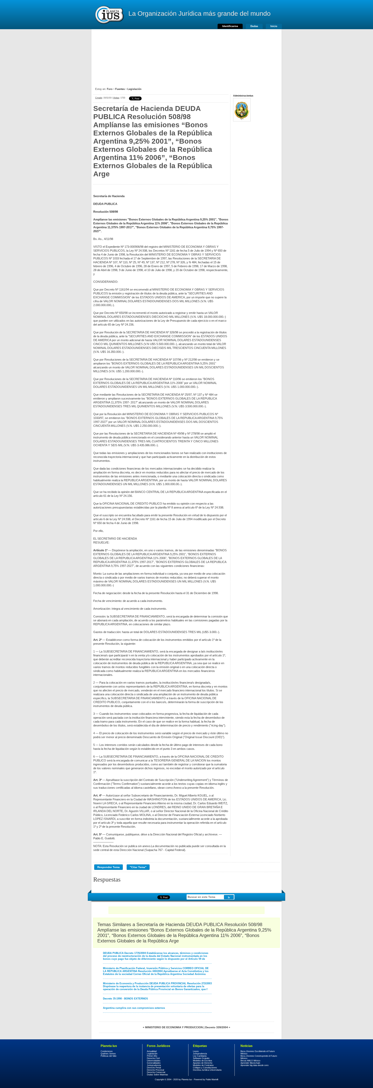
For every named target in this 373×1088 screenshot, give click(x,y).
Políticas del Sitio (108, 1056)
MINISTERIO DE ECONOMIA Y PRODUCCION (174, 1027)
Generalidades (154, 1063)
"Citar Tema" (138, 867)
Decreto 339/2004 (216, 1027)
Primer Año (152, 1056)
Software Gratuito (201, 1058)
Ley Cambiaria (200, 1056)
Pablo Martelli (212, 1079)
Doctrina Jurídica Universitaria (207, 1070)
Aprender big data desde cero (254, 1065)
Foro (109, 89)
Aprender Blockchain (250, 1063)
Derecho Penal (154, 1067)
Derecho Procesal (155, 1070)
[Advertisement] (186, 56)
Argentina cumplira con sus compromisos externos (134, 1007)
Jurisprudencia (154, 1065)
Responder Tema (108, 867)
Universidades (153, 1060)
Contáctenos (107, 1051)
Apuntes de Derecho (202, 1063)
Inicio (273, 26)
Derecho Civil (153, 1058)
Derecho (109, 14)
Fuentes (120, 89)
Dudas (254, 26)
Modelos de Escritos (202, 1060)
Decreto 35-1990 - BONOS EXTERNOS (125, 998)
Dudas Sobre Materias (157, 1074)
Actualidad (152, 1051)
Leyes (196, 1051)
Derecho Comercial (156, 1072)
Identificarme (230, 26)
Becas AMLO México (250, 1060)
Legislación (134, 89)
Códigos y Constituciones (205, 1067)
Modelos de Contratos (203, 1065)
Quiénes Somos (108, 1053)
